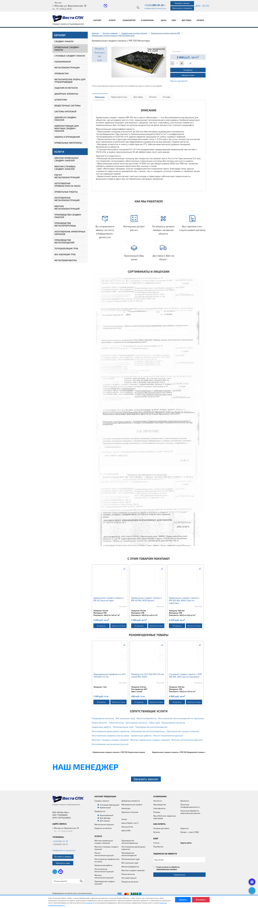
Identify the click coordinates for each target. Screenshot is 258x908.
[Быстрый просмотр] (196, 63)
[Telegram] (252, 890)
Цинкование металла (136, 722)
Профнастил (61, 73)
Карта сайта (185, 843)
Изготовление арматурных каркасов (69, 232)
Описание (100, 97)
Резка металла (128, 874)
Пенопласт (99, 52)
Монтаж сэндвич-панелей (133, 870)
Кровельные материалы (68, 142)
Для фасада (105, 818)
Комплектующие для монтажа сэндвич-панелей (66, 128)
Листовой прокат (129, 878)
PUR (100, 60)
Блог (174, 20)
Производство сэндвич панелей (67, 215)
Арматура (125, 808)
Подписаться (179, 874)
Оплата (200, 20)
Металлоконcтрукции (104, 824)
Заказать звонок (182, 3)
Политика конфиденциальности (190, 805)
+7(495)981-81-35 (60, 841)
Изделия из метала (103, 828)
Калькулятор (129, 20)
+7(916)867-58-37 (60, 844)
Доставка (186, 20)
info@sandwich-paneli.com (155, 8)
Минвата (99, 48)
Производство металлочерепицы (65, 224)
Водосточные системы (67, 105)
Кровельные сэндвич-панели (67, 48)
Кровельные (105, 807)
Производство (159, 804)
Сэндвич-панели (63, 41)
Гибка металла (116, 722)
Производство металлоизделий (64, 241)
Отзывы (166, 97)
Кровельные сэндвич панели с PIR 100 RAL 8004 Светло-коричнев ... (184, 600)
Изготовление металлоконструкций (67, 198)
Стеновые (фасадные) (109, 805)
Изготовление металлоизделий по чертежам (181, 718)
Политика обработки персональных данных (190, 812)
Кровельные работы (66, 191)
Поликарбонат (62, 61)
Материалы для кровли (131, 804)
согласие (88, 903)
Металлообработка (65, 260)
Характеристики (119, 97)
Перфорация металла (103, 718)
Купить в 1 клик (118, 626)
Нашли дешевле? (179, 81)
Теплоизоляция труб (66, 248)
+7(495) (155, 5)
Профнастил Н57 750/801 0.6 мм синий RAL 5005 (147, 675)
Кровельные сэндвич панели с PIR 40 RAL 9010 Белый (146, 599)
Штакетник (60, 99)
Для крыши (105, 820)
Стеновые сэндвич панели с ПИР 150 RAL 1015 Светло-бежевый (185, 675)
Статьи (156, 843)
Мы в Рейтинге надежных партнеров (164, 817)
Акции (124, 819)
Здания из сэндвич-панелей (65, 118)
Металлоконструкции (67, 67)
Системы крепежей (65, 111)
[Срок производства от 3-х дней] (138, 61)
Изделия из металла (66, 88)
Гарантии (184, 828)
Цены (163, 20)
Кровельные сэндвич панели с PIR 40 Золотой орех (108, 599)
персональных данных (166, 869)
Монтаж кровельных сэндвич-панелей (66, 159)
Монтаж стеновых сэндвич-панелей (65, 167)
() (198, 5)
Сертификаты (159, 808)
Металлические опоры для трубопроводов (69, 80)
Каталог (97, 20)
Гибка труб (154, 722)
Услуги (112, 20)
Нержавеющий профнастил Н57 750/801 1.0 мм (109, 675)
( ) (207, 5)
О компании (147, 20)
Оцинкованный (106, 815)
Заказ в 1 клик (188, 75)
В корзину (188, 70)
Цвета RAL (126, 830)
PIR (99, 56)
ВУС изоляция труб (65, 254)
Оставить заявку (62, 856)
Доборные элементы (66, 93)
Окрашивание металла (173, 722)
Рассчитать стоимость (182, 8)
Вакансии (184, 801)
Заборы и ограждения (67, 137)
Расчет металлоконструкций (67, 176)
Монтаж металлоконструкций (67, 207)
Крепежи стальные (129, 812)
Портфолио (158, 846)
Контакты (157, 801)
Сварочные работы (101, 727)
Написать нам (63, 863)
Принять (183, 899)
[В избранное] (203, 63)
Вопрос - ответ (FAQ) (189, 832)
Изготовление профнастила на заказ (67, 184)
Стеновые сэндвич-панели (69, 55)
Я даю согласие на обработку (168, 868)
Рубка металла (99, 722)
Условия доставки (161, 828)
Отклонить (201, 899)
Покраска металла (129, 881)
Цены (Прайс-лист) (129, 823)
